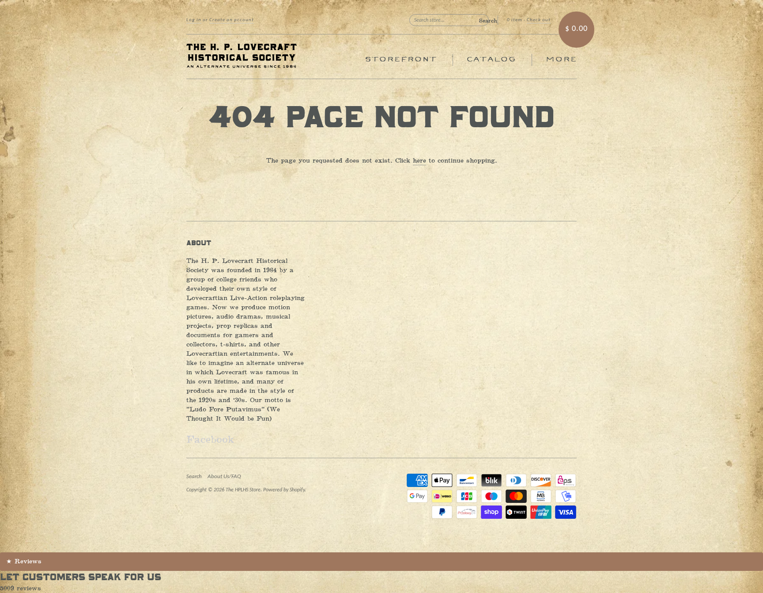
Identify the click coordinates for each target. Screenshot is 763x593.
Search (194, 476)
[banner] (267, 56)
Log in (193, 20)
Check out (539, 20)
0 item (514, 20)
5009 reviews (20, 588)
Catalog (491, 59)
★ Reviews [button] (24, 561)
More (561, 59)
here (419, 160)
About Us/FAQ (224, 476)
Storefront (401, 59)
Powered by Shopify (284, 490)
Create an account (231, 20)
